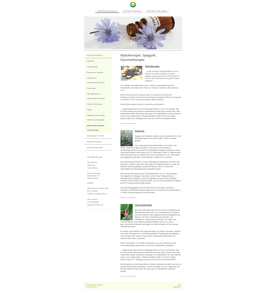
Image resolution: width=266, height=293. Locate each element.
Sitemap (100, 285)
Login (179, 285)
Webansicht (177, 287)
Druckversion (92, 285)
